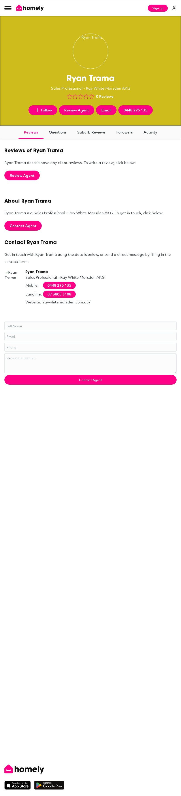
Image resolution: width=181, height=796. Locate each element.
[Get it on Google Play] (49, 785)
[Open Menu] (8, 8)
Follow (46, 110)
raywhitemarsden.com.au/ (66, 302)
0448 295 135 (135, 110)
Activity (150, 132)
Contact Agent (23, 225)
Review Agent (76, 110)
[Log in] (174, 7)
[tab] (31, 132)
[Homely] (90, 769)
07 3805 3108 (59, 294)
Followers (124, 132)
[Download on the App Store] (19, 785)
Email (106, 110)
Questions (58, 132)
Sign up (157, 8)
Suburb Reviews (91, 132)
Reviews (31, 132)
